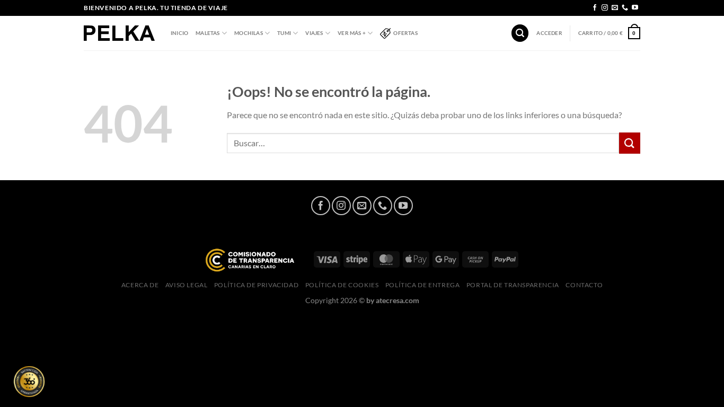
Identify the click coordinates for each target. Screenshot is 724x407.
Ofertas (405, 33)
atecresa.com (397, 300)
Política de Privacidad (256, 285)
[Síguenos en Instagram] (605, 8)
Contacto (584, 285)
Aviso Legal (186, 285)
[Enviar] (629, 142)
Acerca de (140, 285)
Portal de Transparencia (512, 285)
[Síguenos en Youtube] (635, 8)
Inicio (179, 33)
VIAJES (314, 33)
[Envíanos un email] (615, 8)
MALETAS (207, 33)
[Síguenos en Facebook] (594, 8)
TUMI (284, 33)
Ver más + (352, 33)
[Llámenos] (625, 8)
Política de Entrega (422, 285)
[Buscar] (519, 33)
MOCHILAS (248, 33)
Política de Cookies (342, 285)
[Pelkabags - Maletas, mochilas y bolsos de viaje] (119, 33)
